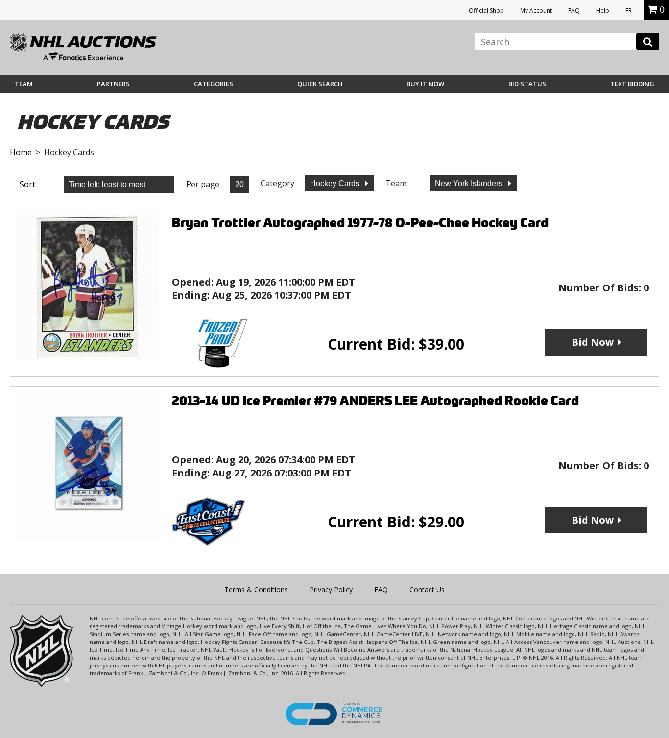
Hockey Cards (335, 183)
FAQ (574, 10)
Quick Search (320, 83)
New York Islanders (469, 183)
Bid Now (593, 342)
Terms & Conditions (256, 589)
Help (602, 10)
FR (628, 10)
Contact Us (427, 589)
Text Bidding (632, 83)
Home (21, 152)
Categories (213, 83)
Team (24, 83)
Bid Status (527, 83)
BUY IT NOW (425, 83)
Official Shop (486, 10)
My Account (536, 10)
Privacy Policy (331, 589)
